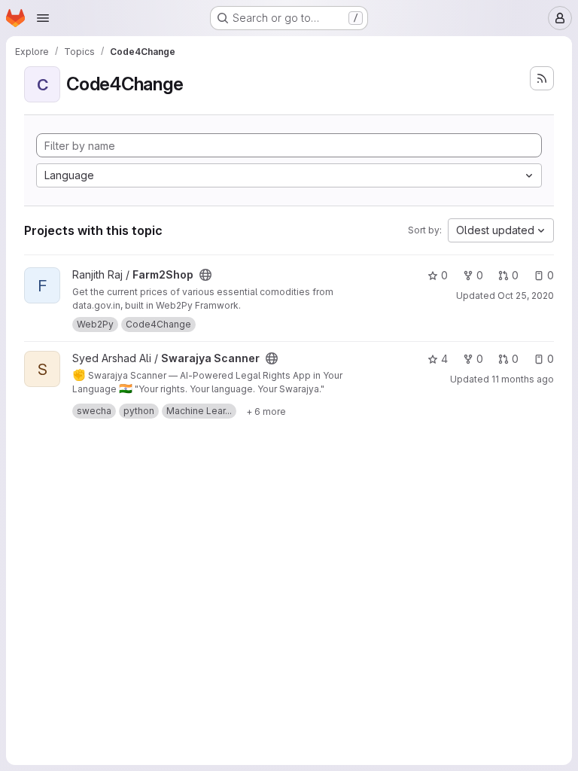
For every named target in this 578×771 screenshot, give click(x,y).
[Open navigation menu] (43, 18)
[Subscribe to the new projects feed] (542, 78)
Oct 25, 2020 (525, 295)
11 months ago (522, 379)
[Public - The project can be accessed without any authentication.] (205, 275)
